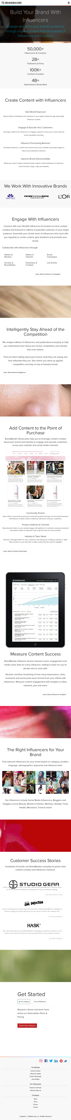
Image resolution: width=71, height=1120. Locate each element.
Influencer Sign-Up (35, 1090)
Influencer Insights (35, 1074)
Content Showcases (35, 1076)
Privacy (35, 1104)
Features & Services (35, 1088)
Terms (35, 1102)
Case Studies (35, 1079)
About (35, 1099)
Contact (35, 1107)
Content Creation (35, 1071)
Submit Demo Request (27, 1026)
